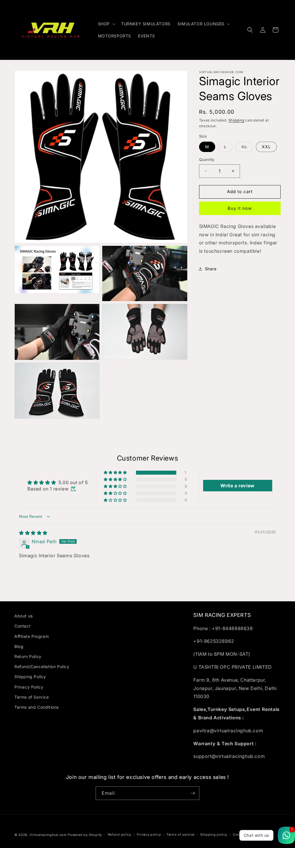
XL (247, 148)
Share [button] (211, 268)
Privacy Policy (28, 687)
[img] (33, 533)
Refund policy (119, 834)
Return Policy (27, 656)
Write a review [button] (237, 485)
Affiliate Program (31, 636)
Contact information (250, 834)
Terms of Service (31, 697)
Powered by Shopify (85, 835)
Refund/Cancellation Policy (41, 666)
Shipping (236, 120)
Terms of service (180, 834)
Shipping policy (213, 834)
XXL (266, 146)
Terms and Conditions (36, 707)
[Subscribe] (192, 793)
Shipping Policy (30, 676)
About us (23, 615)
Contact (22, 625)
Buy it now (240, 208)
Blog (18, 646)
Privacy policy (149, 834)
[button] (106, 24)
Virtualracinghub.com (48, 835)
